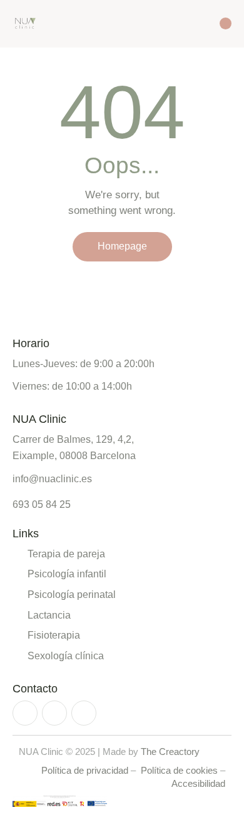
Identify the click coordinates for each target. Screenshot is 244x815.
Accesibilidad (198, 783)
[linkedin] (83, 713)
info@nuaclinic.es (52, 478)
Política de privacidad (84, 770)
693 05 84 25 (42, 505)
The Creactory (170, 751)
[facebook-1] (54, 713)
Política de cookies (179, 770)
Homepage (122, 246)
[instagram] (25, 713)
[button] (204, 23)
